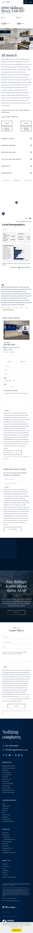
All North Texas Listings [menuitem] (8, 768)
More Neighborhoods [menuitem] (8, 821)
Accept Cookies (16, 930)
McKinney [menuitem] (4, 810)
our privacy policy (24, 441)
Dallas (16, 307)
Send (16, 706)
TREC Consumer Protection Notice (9, 898)
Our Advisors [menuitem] (5, 866)
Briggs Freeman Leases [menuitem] (8, 790)
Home (2, 307)
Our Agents (11, 352)
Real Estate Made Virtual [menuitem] (8, 852)
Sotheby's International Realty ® (7, 887)
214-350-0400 (12, 745)
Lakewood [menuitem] (5, 808)
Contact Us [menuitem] (5, 875)
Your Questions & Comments (11, 390)
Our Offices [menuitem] (5, 870)
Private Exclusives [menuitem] (7, 841)
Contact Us (6, 352)
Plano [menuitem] (3, 812)
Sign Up (17, 612)
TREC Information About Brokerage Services (11, 900)
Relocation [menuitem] (5, 844)
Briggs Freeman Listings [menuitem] (8, 766)
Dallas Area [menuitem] (5, 770)
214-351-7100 (9, 344)
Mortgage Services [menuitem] (7, 848)
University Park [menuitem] (6, 819)
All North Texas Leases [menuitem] (8, 792)
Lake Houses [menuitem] (5, 781)
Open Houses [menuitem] (5, 785)
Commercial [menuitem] (5, 846)
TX (12, 307)
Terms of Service (28, 710)
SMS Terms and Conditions (10, 443)
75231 (26, 307)
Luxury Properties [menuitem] (7, 774)
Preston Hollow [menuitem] (6, 815)
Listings (8, 307)
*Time (5, 384)
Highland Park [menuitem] (6, 806)
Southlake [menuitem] (5, 817)
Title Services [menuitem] (5, 850)
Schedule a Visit (23, 361)
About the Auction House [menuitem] (9, 877)
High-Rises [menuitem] (5, 777)
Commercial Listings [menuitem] (7, 783)
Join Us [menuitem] (4, 868)
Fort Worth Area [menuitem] (6, 772)
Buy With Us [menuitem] (7, 837)
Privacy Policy (23, 456)
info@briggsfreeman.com (17, 749)
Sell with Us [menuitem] (5, 833)
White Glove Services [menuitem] (9, 839)
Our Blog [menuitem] (4, 873)
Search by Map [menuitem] (6, 788)
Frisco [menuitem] (3, 804)
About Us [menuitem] (4, 864)
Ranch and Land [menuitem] (6, 779)
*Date (5, 378)
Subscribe (13, 529)
